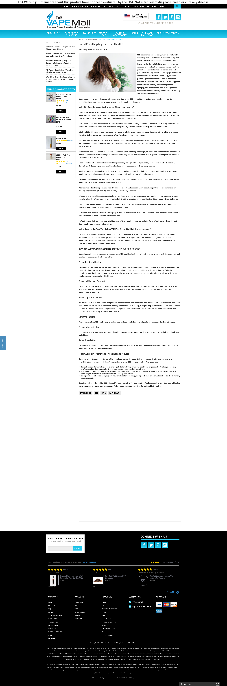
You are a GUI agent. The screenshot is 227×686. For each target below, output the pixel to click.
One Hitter (61, 138)
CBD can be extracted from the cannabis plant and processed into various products (114, 234)
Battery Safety (53, 625)
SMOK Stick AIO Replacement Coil (63, 157)
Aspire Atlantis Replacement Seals (63, 96)
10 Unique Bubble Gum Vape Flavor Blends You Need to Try (60, 71)
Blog (50, 635)
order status (80, 612)
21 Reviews (69, 102)
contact (127, 6)
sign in (77, 605)
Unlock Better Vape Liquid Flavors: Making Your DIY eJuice (60, 48)
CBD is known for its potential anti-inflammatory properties (104, 267)
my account (79, 602)
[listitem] (79, 579)
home (50, 602)
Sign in (137, 6)
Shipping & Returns (55, 632)
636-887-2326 (137, 602)
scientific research (167, 254)
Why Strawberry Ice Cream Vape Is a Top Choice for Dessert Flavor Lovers (60, 79)
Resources (52, 638)
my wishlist (79, 619)
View (61, 111)
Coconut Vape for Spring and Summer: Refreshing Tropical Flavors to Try (58, 63)
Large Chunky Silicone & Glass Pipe (63, 119)
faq (104, 6)
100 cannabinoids (158, 61)
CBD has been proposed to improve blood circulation (117, 308)
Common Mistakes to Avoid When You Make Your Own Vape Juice (60, 55)
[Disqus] (130, 427)
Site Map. (132, 643)
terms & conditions (55, 615)
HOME (66, 6)
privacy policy (53, 619)
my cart (78, 615)
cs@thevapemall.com (141, 607)
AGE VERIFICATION (80, 6)
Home (81, 39)
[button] (175, 562)
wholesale (114, 6)
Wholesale (52, 628)
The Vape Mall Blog (90, 39)
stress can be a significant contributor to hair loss (116, 303)
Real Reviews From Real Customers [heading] (64, 562)
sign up (77, 609)
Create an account (154, 6)
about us (95, 6)
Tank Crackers (53, 622)
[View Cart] (177, 6)
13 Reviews (69, 163)
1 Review (70, 140)
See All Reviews (89, 562)
